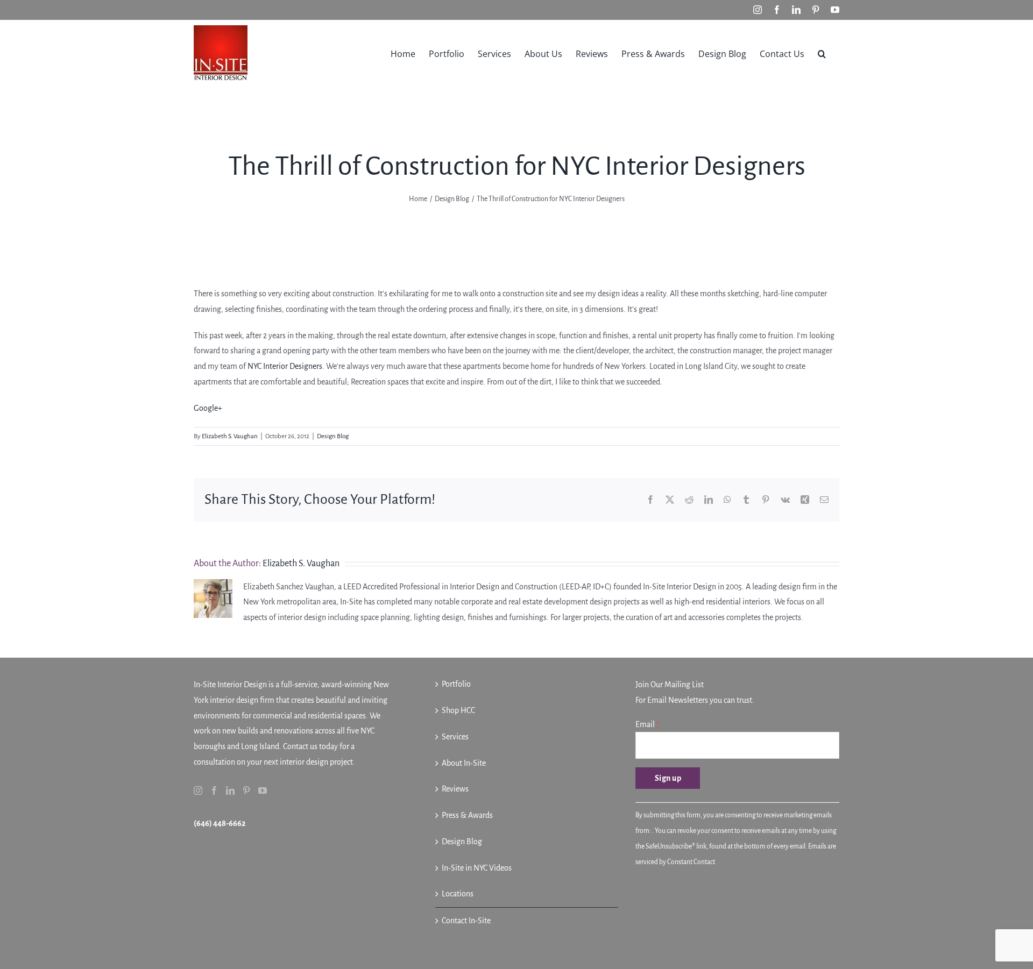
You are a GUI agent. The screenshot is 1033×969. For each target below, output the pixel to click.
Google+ (208, 408)
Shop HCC (458, 710)
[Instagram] (198, 790)
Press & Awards (467, 815)
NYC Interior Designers (284, 366)
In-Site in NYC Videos (477, 868)
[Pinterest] (246, 790)
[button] (822, 53)
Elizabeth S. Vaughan (230, 436)
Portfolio (456, 684)
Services (455, 736)
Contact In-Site (466, 920)
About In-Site (464, 763)
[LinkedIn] (230, 790)
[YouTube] (262, 790)
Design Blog (333, 436)
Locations (457, 893)
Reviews (455, 789)
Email (647, 724)
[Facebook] (214, 790)
